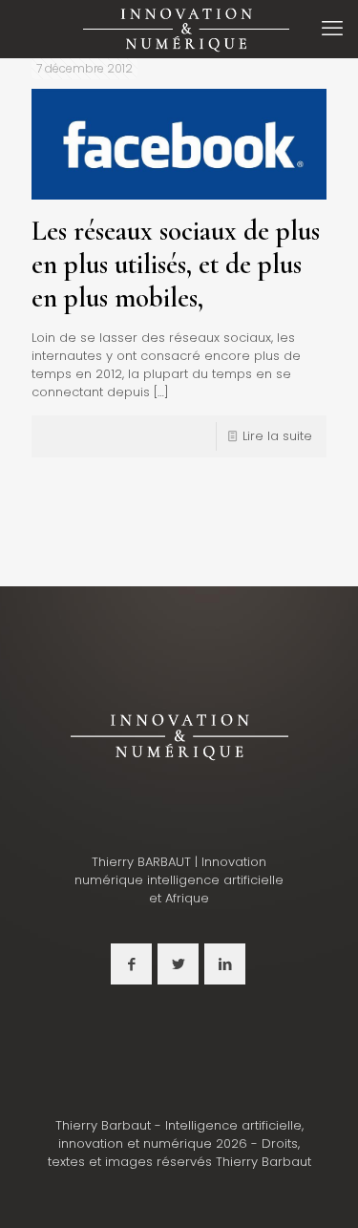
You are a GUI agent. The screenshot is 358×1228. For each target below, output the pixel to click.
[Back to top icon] (319, 1189)
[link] (179, 735)
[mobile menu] (332, 28)
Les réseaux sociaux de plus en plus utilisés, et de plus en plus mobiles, (176, 264)
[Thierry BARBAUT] (186, 29)
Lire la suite (277, 436)
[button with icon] (131, 964)
